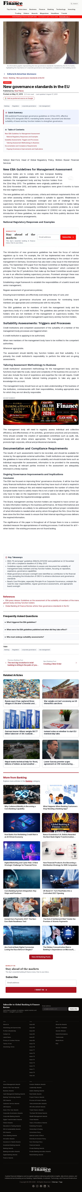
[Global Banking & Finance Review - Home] (21, 3)
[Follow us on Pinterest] (33, 1186)
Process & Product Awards (38, 1100)
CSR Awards (7, 1107)
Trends (64, 13)
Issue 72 (32, 1066)
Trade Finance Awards (37, 1110)
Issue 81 (32, 1037)
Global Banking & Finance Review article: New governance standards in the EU (37, 606)
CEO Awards (7, 1100)
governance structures (30, 300)
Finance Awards (8, 1158)
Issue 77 (32, 1050)
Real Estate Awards (36, 1094)
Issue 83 (32, 1031)
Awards (35, 13)
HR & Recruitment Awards (37, 1107)
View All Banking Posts (41, 957)
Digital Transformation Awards (12, 1119)
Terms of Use (7, 1043)
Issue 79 (32, 1043)
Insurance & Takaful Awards (12, 1142)
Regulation (15, 106)
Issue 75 (32, 1056)
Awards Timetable (61, 1027)
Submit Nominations (62, 1034)
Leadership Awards (36, 1087)
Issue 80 (32, 1040)
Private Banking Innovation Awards (40, 1151)
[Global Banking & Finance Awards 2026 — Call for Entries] (41, 412)
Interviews (22, 9)
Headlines (55, 13)
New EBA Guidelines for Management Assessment (22, 133)
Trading (18, 13)
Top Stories (11, 9)
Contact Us (6, 1034)
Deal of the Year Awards (10, 1110)
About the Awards (61, 1024)
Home (5, 78)
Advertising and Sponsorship (12, 1027)
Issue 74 (32, 1059)
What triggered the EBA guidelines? (21, 622)
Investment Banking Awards (11, 1145)
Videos (26, 13)
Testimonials (59, 1037)
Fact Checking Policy (36, 1142)
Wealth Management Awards (38, 1116)
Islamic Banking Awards (37, 1091)
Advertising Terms (8, 1047)
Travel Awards (34, 1119)
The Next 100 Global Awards (38, 1113)
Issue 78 (32, 1047)
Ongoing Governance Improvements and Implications (24, 149)
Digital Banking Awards (10, 1154)
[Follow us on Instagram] (37, 1186)
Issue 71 (32, 1069)
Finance (42, 9)
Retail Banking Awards (36, 1154)
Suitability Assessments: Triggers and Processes (21, 140)
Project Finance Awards (37, 1097)
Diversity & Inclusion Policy (38, 1138)
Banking (51, 9)
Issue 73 (32, 1063)
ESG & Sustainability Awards (11, 1129)
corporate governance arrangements (19, 217)
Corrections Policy (35, 1132)
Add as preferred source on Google (20, 98)
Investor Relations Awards (38, 1084)
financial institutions (17, 484)
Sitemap (55, 1182)
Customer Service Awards (11, 1103)
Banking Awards (8, 1148)
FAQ (57, 1043)
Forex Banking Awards (10, 1135)
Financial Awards (35, 1145)
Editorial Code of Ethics (37, 1135)
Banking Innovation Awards (11, 1151)
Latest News (7, 1037)
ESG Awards (7, 1132)
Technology (61, 9)
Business (33, 9)
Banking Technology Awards (12, 1097)
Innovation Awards (8, 1138)
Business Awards (8, 1091)
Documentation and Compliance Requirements (21, 146)
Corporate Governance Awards (13, 1113)
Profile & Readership (9, 1031)
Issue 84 (32, 1027)
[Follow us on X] (49, 1186)
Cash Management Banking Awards (14, 1094)
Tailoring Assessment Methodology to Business (22, 143)
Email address (46, 1006)
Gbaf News (19, 91)
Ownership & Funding (36, 1129)
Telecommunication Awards (38, 1103)
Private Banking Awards (37, 1148)
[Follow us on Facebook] (41, 1186)
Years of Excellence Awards (38, 1122)
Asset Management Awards (11, 1084)
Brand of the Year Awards (11, 1087)
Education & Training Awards (12, 1126)
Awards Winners (61, 1031)
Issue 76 (32, 1053)
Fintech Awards (8, 1122)
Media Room (59, 1040)
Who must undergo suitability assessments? (25, 637)
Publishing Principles (36, 1126)
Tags (60, 1182)
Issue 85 (32, 1024)
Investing (71, 9)
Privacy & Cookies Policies (11, 1040)
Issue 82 (32, 1034)
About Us (6, 1024)
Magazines (44, 13)
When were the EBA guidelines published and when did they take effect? (37, 630)
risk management (44, 106)
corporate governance (29, 106)
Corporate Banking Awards (11, 1116)
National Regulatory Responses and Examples (22, 137)
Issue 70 (32, 1072)
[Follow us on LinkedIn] (45, 1186)
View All (32, 1075)
